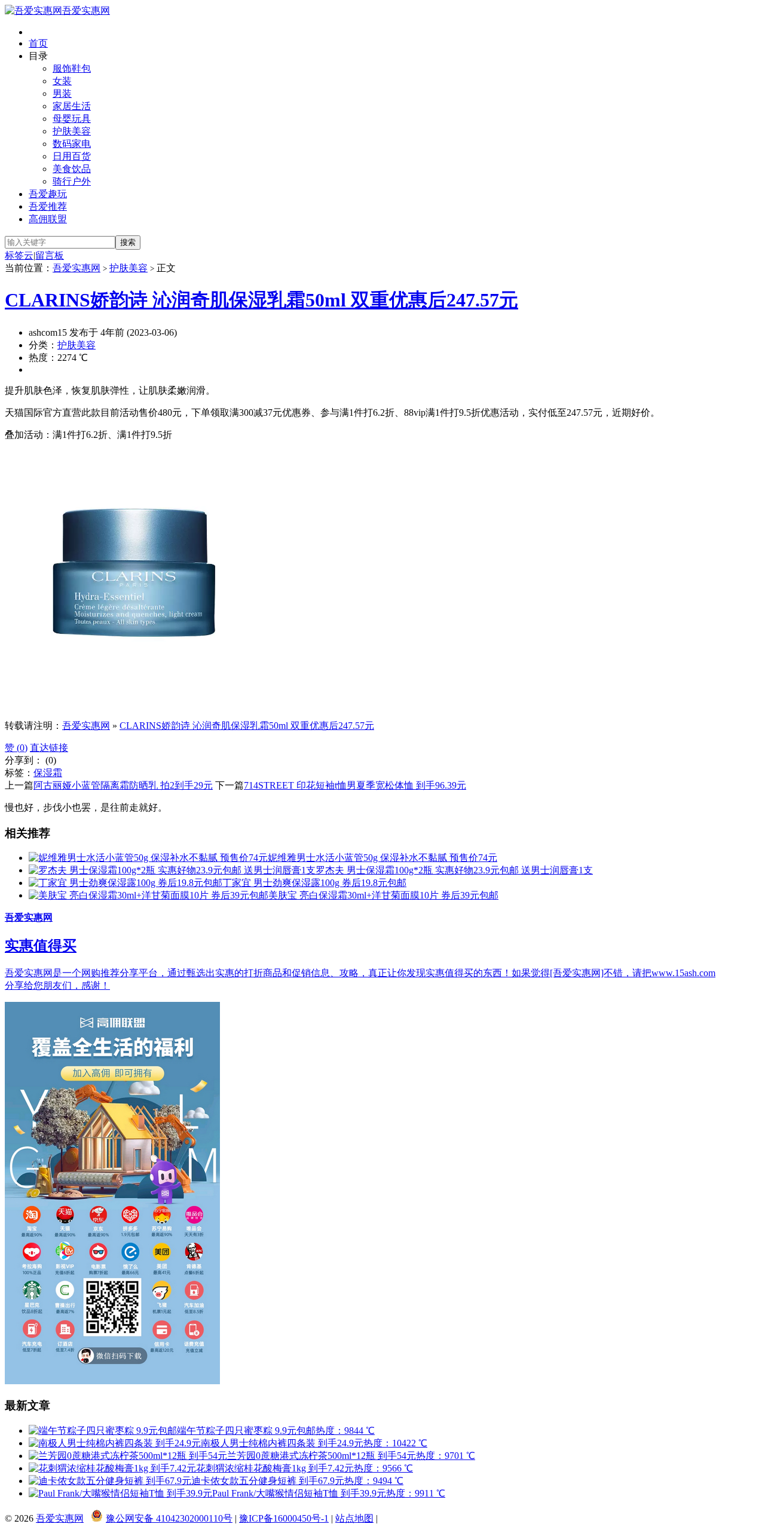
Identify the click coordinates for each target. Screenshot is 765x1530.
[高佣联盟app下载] (112, 1381)
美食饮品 (72, 169)
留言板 (49, 255)
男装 (62, 93)
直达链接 (49, 748)
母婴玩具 (72, 119)
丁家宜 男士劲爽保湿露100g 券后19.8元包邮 (314, 883)
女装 (62, 81)
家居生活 (72, 106)
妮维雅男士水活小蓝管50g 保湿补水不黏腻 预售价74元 (382, 858)
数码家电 (72, 144)
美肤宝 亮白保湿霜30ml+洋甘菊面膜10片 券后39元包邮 (383, 895)
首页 (38, 43)
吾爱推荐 (48, 206)
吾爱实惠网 (86, 10)
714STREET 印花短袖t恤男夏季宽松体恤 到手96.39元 (355, 785)
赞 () (16, 748)
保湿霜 (47, 773)
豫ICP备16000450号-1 (284, 1518)
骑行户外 (72, 181)
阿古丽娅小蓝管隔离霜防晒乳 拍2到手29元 (123, 785)
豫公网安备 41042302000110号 (169, 1518)
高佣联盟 (48, 219)
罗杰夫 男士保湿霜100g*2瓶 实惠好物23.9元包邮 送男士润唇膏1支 (454, 870)
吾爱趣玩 (48, 194)
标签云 (19, 255)
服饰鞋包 (72, 68)
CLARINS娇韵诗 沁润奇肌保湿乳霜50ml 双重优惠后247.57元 (261, 300)
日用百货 (72, 156)
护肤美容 (72, 131)
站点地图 (354, 1518)
